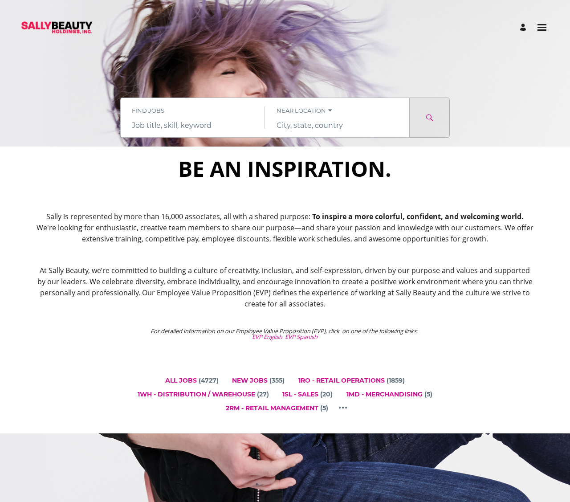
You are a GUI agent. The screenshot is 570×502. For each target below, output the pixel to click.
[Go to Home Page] (57, 27)
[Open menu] (542, 27)
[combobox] (192, 125)
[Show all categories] (343, 408)
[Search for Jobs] (430, 118)
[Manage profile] (524, 27)
